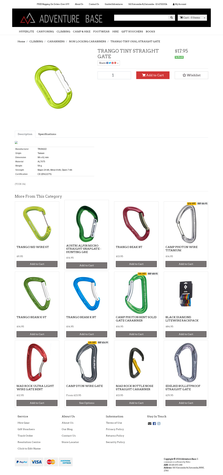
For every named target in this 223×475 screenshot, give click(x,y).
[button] (191, 75)
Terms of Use (114, 422)
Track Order (25, 435)
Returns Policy (115, 435)
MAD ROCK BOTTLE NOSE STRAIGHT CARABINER (134, 387)
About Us (79, 4)
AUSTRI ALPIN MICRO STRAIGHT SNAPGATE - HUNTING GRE (83, 249)
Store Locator (70, 442)
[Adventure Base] (62, 17)
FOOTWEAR (101, 31)
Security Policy (115, 442)
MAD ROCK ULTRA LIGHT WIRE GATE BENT (35, 387)
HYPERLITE (26, 31)
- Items (191, 17)
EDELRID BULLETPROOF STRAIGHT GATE (183, 387)
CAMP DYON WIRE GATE (84, 386)
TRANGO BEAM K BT (81, 317)
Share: (102, 63)
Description (25, 134)
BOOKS (150, 31)
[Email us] (149, 424)
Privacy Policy (115, 429)
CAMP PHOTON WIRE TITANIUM (182, 248)
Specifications (47, 134)
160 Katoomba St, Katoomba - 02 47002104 (147, 4)
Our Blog (67, 429)
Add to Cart (154, 75)
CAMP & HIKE (81, 31)
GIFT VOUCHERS (132, 31)
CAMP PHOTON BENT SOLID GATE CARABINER (136, 319)
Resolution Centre (29, 442)
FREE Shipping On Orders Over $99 (53, 4)
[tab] (25, 134)
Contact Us (94, 4)
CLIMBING (63, 31)
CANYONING (45, 31)
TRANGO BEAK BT (129, 247)
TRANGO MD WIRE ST (33, 247)
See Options (86, 403)
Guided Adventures (114, 4)
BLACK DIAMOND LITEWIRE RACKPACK (182, 319)
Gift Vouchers (26, 429)
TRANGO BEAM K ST (32, 317)
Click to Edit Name (29, 448)
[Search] (171, 18)
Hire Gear (24, 422)
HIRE (115, 31)
